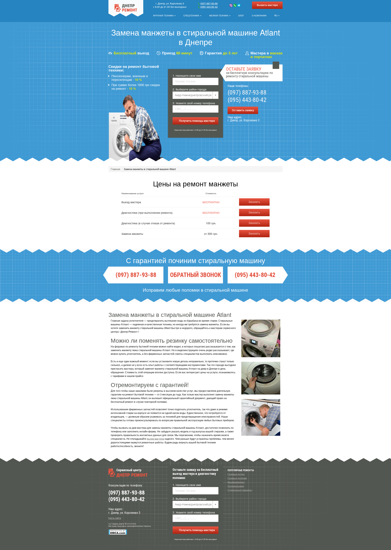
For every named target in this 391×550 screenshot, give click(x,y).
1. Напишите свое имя (187, 75)
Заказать (254, 202)
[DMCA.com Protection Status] (117, 532)
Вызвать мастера (267, 5)
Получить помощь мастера (196, 120)
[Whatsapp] (235, 5)
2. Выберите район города (189, 89)
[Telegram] (239, 5)
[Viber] (231, 5)
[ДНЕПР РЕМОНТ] (125, 8)
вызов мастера (155, 438)
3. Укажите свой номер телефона (194, 103)
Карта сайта (114, 518)
